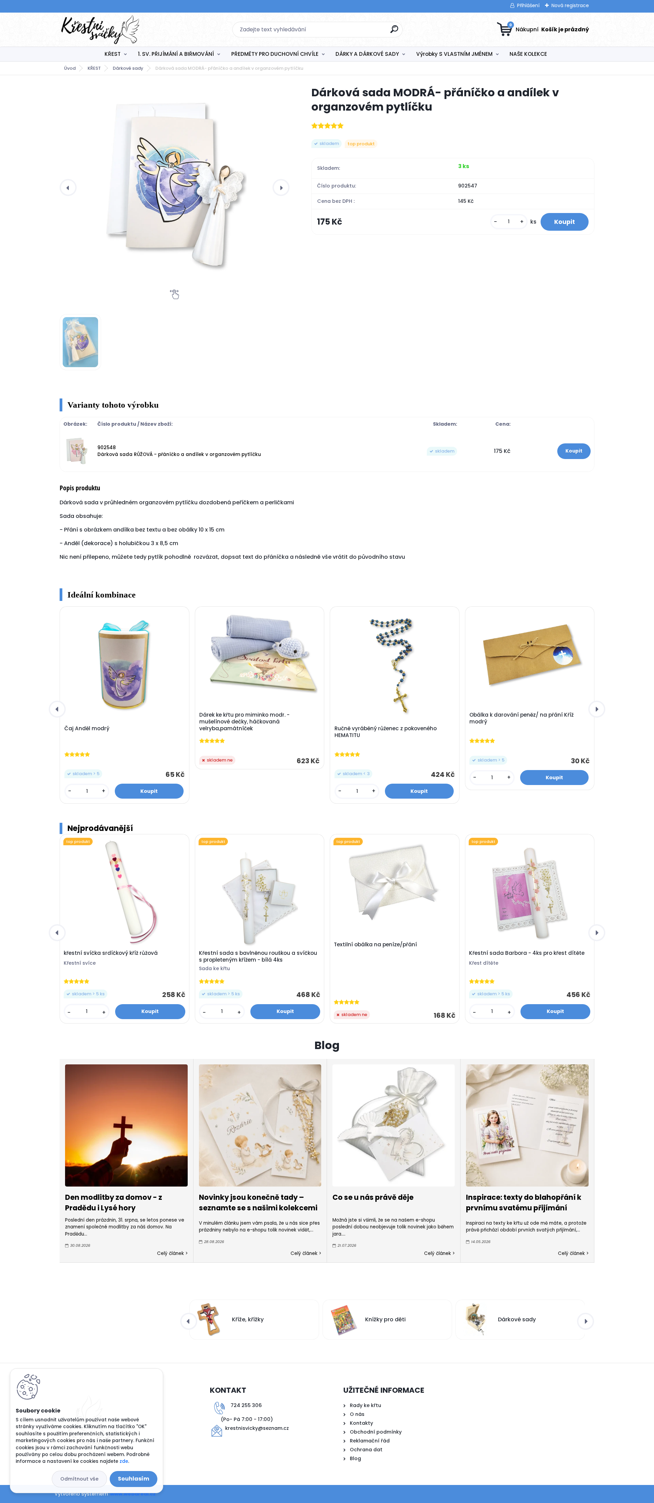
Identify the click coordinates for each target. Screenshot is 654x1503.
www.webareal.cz (133, 1493)
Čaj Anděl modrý (86, 728)
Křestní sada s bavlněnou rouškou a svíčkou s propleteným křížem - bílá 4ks (258, 956)
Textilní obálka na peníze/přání (375, 944)
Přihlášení (528, 5)
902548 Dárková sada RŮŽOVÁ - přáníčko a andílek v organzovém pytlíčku (179, 451)
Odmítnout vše (79, 1478)
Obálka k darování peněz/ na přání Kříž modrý (521, 718)
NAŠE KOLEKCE (528, 54)
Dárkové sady (128, 68)
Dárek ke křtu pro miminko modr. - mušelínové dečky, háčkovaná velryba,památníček (244, 722)
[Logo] (101, 30)
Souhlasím (133, 1479)
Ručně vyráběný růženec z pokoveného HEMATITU (385, 732)
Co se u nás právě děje (373, 1197)
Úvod (70, 68)
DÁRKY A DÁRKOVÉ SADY (367, 54)
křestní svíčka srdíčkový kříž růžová (111, 953)
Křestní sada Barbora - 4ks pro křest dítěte (527, 953)
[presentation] (68, 187)
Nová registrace (570, 5)
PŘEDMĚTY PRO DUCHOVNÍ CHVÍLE (274, 54)
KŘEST (113, 54)
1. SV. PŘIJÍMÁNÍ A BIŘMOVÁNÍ (176, 54)
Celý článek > (172, 1253)
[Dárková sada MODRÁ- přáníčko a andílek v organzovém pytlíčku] (174, 187)
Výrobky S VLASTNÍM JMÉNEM (454, 54)
